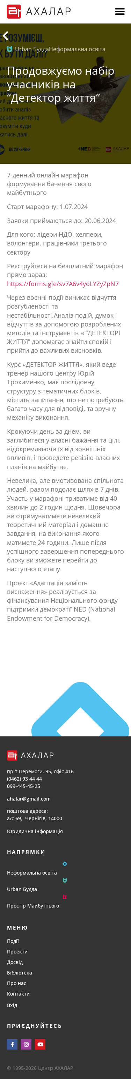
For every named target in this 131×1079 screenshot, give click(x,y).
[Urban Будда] (65, 880)
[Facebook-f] (12, 1044)
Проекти (17, 951)
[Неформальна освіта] (65, 864)
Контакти (18, 993)
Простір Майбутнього (33, 905)
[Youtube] (40, 1044)
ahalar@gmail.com (29, 798)
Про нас (16, 983)
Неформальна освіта (32, 872)
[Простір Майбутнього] (65, 897)
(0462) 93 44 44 (24, 778)
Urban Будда (22, 889)
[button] (120, 11)
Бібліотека (19, 972)
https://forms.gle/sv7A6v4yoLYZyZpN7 (63, 283)
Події (13, 941)
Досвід (15, 962)
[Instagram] (26, 1044)
